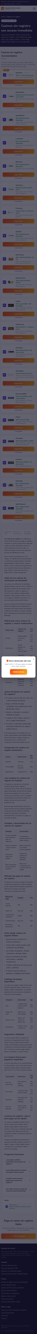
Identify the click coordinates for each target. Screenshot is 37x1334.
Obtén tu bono (18, 672)
